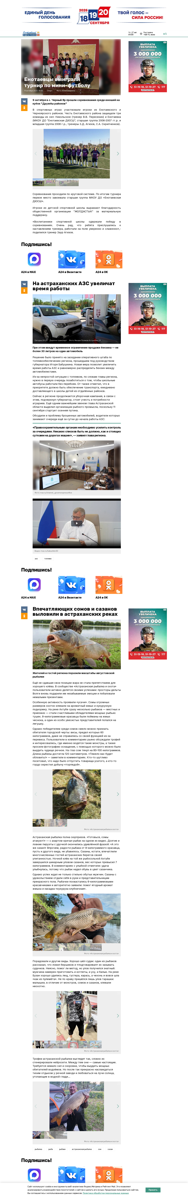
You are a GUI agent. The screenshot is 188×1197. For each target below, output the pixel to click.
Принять (153, 1190)
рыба (50, 1149)
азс (36, 559)
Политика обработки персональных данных (106, 1193)
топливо (48, 559)
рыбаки (62, 1149)
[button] (118, 153)
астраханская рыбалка (82, 1149)
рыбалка (38, 1149)
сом (99, 1149)
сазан (110, 1149)
